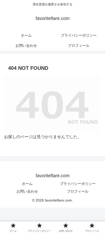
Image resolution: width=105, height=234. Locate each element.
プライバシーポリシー (78, 184)
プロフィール (77, 191)
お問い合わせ (27, 191)
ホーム (27, 184)
